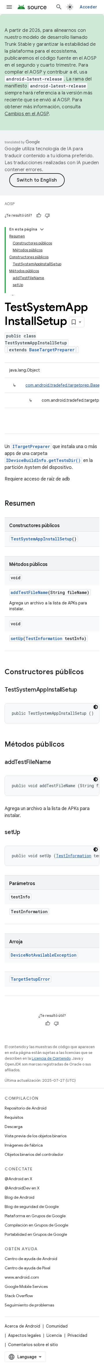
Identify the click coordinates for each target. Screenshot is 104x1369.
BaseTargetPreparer (52, 349)
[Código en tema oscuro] (95, 706)
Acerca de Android (22, 1326)
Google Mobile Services (26, 1286)
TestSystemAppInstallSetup (41, 539)
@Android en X (18, 1178)
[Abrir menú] (9, 7)
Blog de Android (19, 1197)
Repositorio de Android (26, 1108)
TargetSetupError (30, 979)
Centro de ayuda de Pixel (27, 1268)
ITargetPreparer (31, 446)
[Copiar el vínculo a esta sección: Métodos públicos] (70, 744)
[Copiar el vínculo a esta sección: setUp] (26, 832)
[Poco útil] (47, 215)
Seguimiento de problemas (29, 1305)
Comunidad (57, 1326)
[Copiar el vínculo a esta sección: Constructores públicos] (89, 672)
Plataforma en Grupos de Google (35, 1215)
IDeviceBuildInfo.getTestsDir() (43, 460)
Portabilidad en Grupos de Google (36, 1234)
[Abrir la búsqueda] (58, 6)
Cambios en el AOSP (27, 114)
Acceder (88, 7)
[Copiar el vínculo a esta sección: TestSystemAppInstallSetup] (83, 690)
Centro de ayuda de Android (31, 1258)
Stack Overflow (19, 1295)
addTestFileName (29, 592)
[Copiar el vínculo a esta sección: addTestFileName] (56, 762)
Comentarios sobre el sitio (33, 1344)
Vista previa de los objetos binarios (35, 1135)
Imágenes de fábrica (24, 1145)
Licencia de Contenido (51, 1058)
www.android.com (22, 1277)
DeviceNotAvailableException (44, 955)
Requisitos (14, 1117)
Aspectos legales (24, 1335)
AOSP (9, 203)
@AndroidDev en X (22, 1188)
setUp (17, 638)
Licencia (54, 1335)
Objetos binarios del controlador (34, 1154)
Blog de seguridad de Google (32, 1206)
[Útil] (38, 215)
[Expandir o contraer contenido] (41, 229)
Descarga (14, 1126)
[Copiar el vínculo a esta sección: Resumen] (41, 503)
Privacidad (77, 1335)
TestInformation (43, 638)
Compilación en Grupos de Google (36, 1225)
